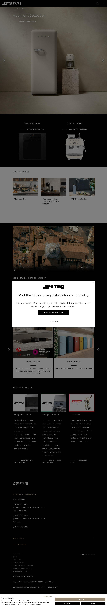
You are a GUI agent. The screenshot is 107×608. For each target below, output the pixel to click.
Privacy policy (48, 597)
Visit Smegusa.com (53, 312)
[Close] (92, 283)
